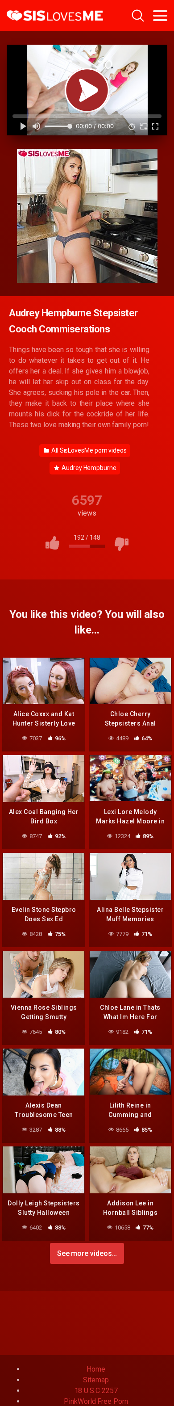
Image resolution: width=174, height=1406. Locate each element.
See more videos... (87, 1253)
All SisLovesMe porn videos (88, 450)
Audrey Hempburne (88, 467)
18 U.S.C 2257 (96, 1390)
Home (96, 1369)
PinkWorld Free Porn (96, 1401)
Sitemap (95, 1380)
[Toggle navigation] (160, 15)
